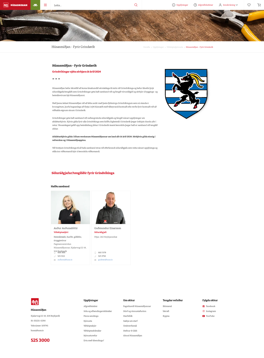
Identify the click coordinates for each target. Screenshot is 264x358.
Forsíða (146, 47)
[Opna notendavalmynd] (236, 5)
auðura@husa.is (65, 260)
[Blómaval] (35, 5)
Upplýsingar (158, 47)
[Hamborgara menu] (45, 5)
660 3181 (61, 252)
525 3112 (61, 256)
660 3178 (102, 252)
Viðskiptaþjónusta (174, 47)
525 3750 (102, 256)
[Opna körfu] (259, 5)
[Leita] (136, 5)
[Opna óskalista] (249, 5)
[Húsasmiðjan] (15, 5)
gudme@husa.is (105, 260)
